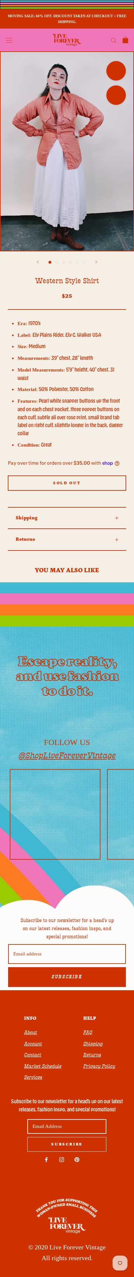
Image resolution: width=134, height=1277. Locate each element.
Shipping (26, 518)
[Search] (114, 40)
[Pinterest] (76, 1159)
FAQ (87, 1032)
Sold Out (67, 483)
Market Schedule (42, 1066)
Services (33, 1077)
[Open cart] (125, 40)
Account (33, 1044)
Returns (25, 539)
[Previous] (38, 261)
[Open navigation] (9, 40)
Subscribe (67, 977)
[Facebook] (46, 1159)
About (30, 1032)
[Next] (96, 261)
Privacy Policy (99, 1066)
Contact (32, 1055)
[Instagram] (61, 1159)
